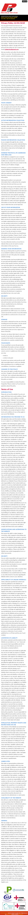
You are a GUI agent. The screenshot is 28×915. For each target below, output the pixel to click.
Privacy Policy (8, 914)
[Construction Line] (18, 893)
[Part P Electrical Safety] (8, 893)
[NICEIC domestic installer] (19, 901)
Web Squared (20, 914)
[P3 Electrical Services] (9, 13)
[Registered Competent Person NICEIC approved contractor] (14, 909)
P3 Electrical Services (4, 913)
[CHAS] (7, 901)
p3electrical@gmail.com (11, 49)
